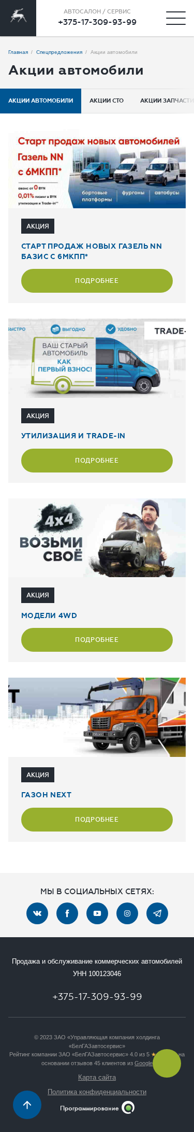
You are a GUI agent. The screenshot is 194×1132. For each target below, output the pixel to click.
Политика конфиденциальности (97, 1092)
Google (144, 1063)
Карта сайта (97, 1077)
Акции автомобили (40, 100)
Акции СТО (106, 100)
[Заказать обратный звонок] (167, 1063)
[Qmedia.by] (97, 1107)
